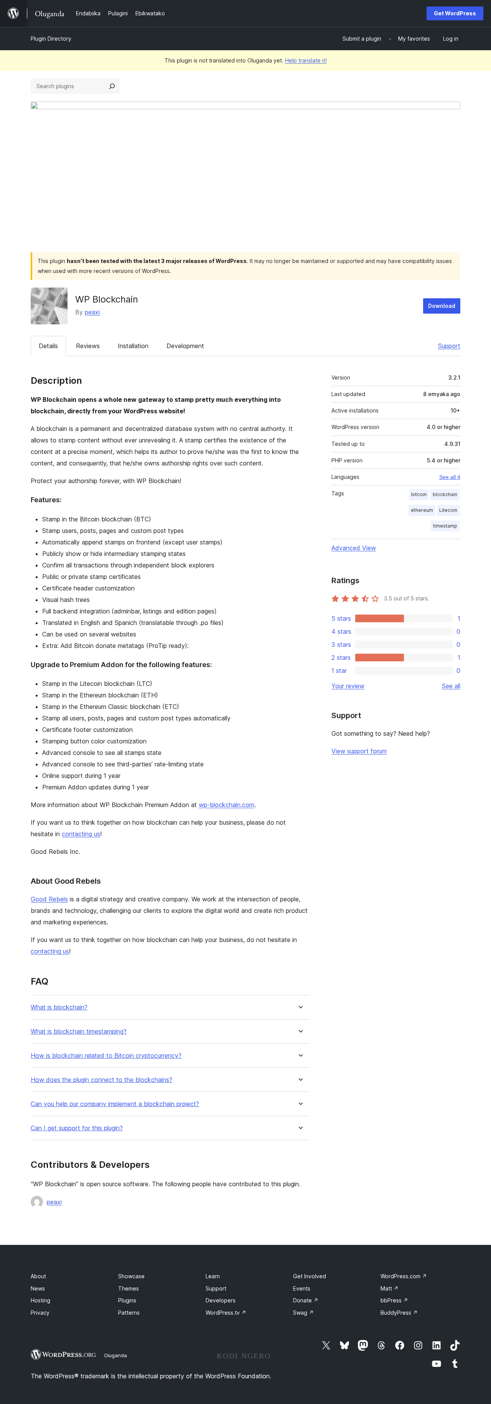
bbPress (394, 1300)
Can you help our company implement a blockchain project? (115, 1104)
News (38, 1288)
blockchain (445, 494)
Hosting (40, 1300)
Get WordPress (455, 13)
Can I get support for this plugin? (77, 1128)
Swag (303, 1312)
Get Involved (309, 1276)
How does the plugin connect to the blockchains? (101, 1079)
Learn (213, 1276)
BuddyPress (399, 1312)
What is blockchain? (59, 1007)
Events (301, 1288)
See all (451, 686)
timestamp (445, 526)
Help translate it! (306, 60)
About (38, 1276)
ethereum (422, 510)
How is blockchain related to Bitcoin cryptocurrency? (106, 1055)
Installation (133, 346)
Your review (347, 686)
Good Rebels (49, 899)
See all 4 (449, 477)
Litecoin (448, 510)
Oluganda (115, 1355)
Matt (390, 1288)
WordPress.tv (226, 1312)
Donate (305, 1300)
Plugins (127, 1300)
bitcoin (419, 494)
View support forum (359, 751)
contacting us (81, 834)
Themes (128, 1288)
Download (441, 306)
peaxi (92, 312)
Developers (221, 1300)
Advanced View (353, 548)
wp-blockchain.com (226, 805)
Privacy (40, 1312)
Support (449, 346)
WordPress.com (404, 1276)
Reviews (88, 346)
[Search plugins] (112, 86)
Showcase (131, 1276)
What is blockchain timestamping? (79, 1031)
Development (185, 346)
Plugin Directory (51, 38)
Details (48, 346)
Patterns (129, 1312)
